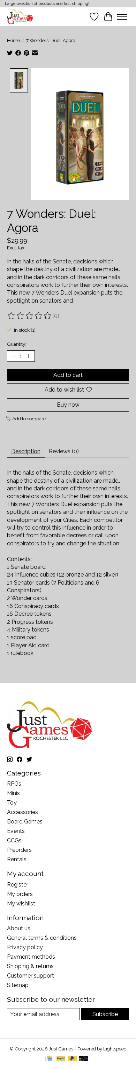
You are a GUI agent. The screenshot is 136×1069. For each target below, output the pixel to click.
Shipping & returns (30, 966)
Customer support (30, 975)
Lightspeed (115, 1048)
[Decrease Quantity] (13, 356)
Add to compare (29, 418)
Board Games (25, 821)
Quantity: (16, 344)
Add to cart (68, 375)
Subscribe (105, 1014)
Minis (13, 793)
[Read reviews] (29, 316)
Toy (12, 802)
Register (17, 884)
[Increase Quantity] (28, 356)
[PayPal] (61, 1059)
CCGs (14, 840)
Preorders (19, 850)
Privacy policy (25, 947)
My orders (20, 894)
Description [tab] (25, 451)
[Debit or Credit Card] (83, 1059)
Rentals (17, 859)
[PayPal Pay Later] (72, 1059)
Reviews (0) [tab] (64, 451)
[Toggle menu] (122, 17)
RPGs (14, 783)
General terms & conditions (42, 937)
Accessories (22, 812)
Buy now (68, 404)
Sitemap (18, 985)
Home (13, 40)
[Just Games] (20, 16)
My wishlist (21, 903)
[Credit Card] (49, 1059)
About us (18, 928)
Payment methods (31, 956)
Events (16, 831)
